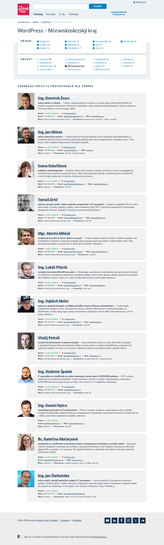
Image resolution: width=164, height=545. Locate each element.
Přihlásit (141, 2)
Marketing (72, 45)
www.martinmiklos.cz (99, 252)
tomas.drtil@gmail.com (73, 218)
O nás (62, 14)
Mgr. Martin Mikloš (54, 233)
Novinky (50, 14)
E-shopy (43, 45)
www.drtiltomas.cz (98, 218)
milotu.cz (89, 150)
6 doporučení (69, 457)
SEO (97, 45)
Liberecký (72, 63)
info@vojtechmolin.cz (72, 322)
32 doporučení (70, 113)
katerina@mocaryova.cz (53, 460)
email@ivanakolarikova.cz (74, 184)
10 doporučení (70, 282)
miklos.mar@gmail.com (73, 252)
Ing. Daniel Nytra (52, 405)
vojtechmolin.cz (95, 322)
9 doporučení (69, 181)
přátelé (54, 520)
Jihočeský (44, 63)
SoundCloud (143, 520)
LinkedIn (114, 520)
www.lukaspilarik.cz (97, 285)
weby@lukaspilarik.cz (72, 285)
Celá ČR (44, 59)
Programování (101, 41)
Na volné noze (23, 22)
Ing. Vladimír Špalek (55, 371)
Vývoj (97, 48)
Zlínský (126, 66)
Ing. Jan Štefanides (53, 475)
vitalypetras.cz (95, 356)
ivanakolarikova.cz (100, 184)
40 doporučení (70, 147)
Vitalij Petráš (49, 337)
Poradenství (73, 48)
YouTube (107, 520)
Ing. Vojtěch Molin (53, 300)
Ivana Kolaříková (52, 165)
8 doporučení (69, 249)
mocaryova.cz (77, 460)
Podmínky (76, 520)
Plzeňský (99, 63)
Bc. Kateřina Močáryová (58, 438)
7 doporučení (69, 319)
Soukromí (65, 520)
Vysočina (127, 63)
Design (43, 41)
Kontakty (74, 14)
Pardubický (100, 59)
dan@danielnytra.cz (52, 423)
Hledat (98, 6)
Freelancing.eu (21, 536)
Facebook (121, 520)
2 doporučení (69, 387)
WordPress (46, 22)
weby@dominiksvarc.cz (73, 116)
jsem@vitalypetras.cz (72, 356)
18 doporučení (70, 353)
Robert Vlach (43, 520)
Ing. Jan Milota (50, 131)
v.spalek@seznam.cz (72, 390)
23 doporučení (70, 215)
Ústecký (127, 59)
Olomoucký (73, 69)
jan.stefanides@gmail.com (74, 494)
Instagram (128, 520)
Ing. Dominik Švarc (54, 97)
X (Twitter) (136, 520)
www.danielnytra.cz (76, 423)
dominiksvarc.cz (97, 116)
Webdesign (128, 41)
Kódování (72, 41)
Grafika (43, 48)
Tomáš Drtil (48, 199)
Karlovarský (45, 69)
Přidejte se (119, 14)
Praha (98, 66)
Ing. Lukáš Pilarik (52, 267)
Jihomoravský (46, 66)
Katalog (38, 14)
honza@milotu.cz (71, 150)
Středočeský (101, 69)
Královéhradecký (75, 59)
